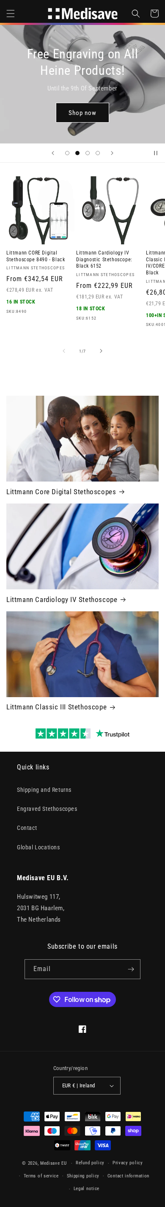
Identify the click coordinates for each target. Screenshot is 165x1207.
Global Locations (38, 847)
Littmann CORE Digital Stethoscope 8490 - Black (35, 256)
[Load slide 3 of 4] (87, 153)
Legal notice (86, 1188)
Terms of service (41, 1176)
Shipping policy (83, 1176)
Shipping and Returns (44, 789)
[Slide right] (101, 351)
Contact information (128, 1176)
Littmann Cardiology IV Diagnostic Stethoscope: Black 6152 (104, 259)
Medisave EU (53, 1163)
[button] (10, 13)
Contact (27, 827)
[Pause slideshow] (155, 153)
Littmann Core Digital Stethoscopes (61, 491)
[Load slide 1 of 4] (67, 153)
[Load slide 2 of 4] (77, 153)
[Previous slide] (53, 153)
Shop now (82, 104)
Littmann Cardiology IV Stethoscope (61, 599)
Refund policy (90, 1163)
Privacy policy (128, 1163)
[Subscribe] (130, 969)
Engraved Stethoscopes (47, 808)
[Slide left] (64, 351)
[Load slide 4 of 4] (98, 153)
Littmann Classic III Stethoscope (56, 707)
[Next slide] (112, 153)
